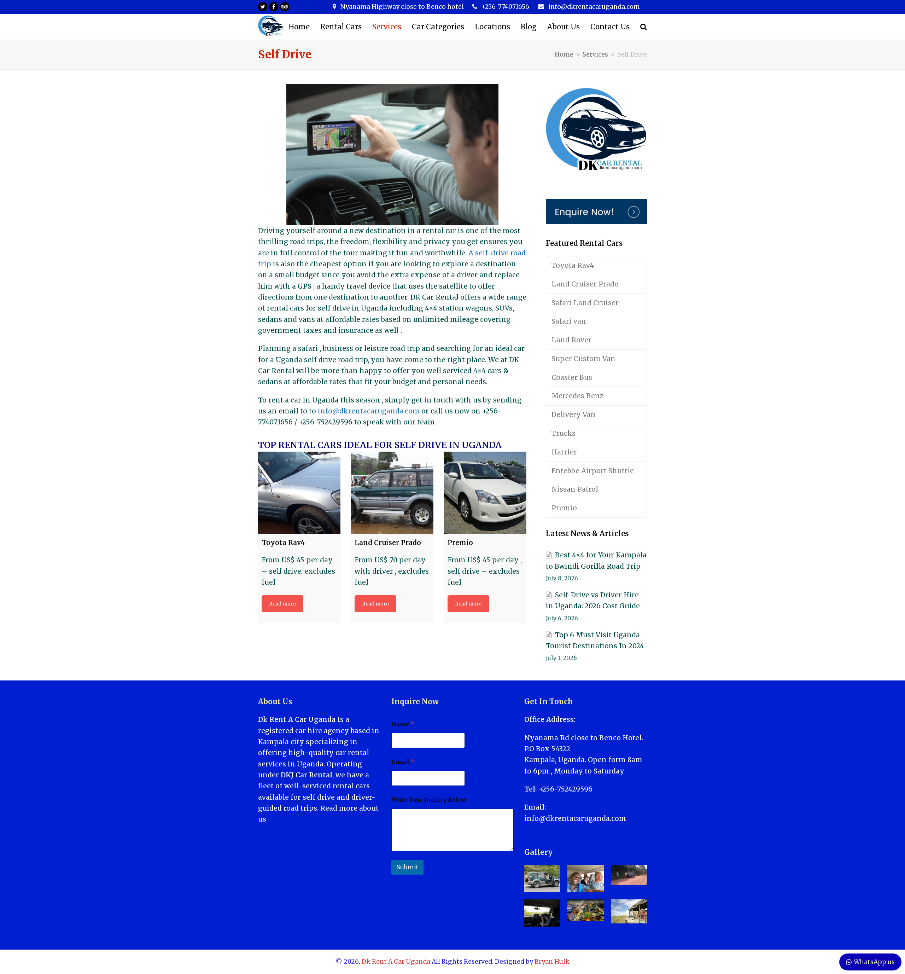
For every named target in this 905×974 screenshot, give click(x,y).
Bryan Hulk (552, 962)
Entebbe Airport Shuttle (592, 470)
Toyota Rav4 (572, 265)
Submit (407, 867)
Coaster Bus (571, 377)
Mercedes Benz (577, 396)
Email (402, 762)
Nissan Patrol (574, 489)
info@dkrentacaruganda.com (369, 411)
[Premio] (485, 493)
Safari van (568, 321)
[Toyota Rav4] (299, 493)
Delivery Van (573, 414)
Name (402, 724)
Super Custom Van (583, 358)
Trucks (563, 433)
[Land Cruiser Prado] (392, 493)
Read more (282, 604)
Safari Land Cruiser (585, 302)
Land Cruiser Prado (585, 284)
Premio (564, 508)
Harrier (564, 452)
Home (564, 54)
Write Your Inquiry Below (429, 799)
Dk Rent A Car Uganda (396, 962)
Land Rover (571, 340)
